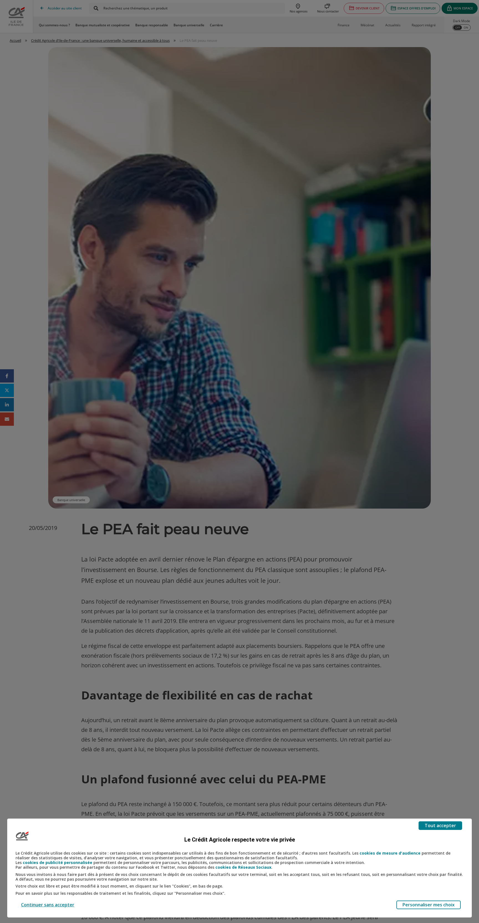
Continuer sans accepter (47, 905)
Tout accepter (440, 825)
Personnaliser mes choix (428, 905)
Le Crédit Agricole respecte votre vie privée (239, 839)
